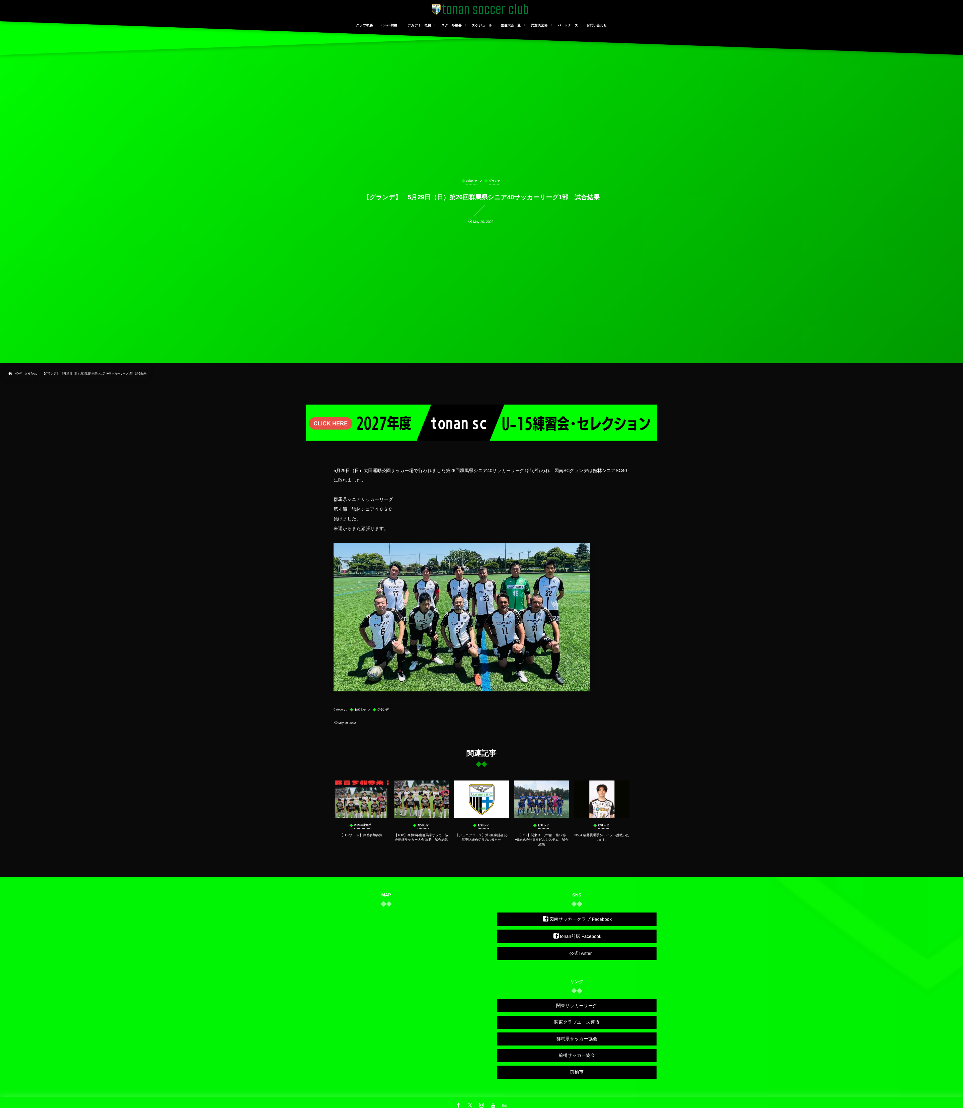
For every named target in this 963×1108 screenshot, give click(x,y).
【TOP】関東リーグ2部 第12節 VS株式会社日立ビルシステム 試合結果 (542, 839)
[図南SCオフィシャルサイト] (481, 9)
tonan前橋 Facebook (580, 936)
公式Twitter (580, 953)
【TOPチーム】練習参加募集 (363, 835)
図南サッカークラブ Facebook (580, 919)
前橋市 (577, 1071)
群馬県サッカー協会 (576, 1038)
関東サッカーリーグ (576, 1005)
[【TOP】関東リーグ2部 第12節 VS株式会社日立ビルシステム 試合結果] (541, 799)
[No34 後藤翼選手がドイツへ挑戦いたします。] (601, 799)
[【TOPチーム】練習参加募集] (361, 799)
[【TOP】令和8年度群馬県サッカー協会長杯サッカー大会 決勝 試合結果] (421, 799)
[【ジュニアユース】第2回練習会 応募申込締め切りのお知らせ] (481, 799)
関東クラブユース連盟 (577, 1022)
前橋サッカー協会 (576, 1055)
